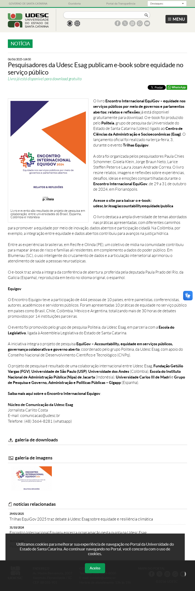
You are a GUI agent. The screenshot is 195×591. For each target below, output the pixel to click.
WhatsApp (179, 87)
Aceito (95, 568)
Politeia (107, 123)
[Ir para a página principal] (28, 26)
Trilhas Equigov (136, 145)
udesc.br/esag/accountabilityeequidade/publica (133, 206)
